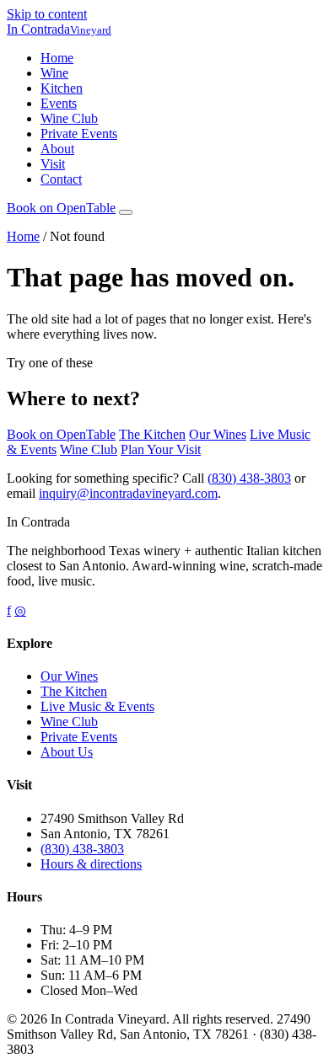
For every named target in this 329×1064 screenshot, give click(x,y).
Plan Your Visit (161, 449)
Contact (61, 179)
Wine (54, 73)
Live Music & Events (97, 706)
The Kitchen (152, 434)
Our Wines (217, 434)
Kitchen (61, 88)
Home (56, 58)
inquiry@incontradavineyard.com (128, 493)
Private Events (78, 133)
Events (58, 103)
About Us (66, 752)
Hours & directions (91, 864)
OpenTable (61, 208)
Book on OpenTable (61, 434)
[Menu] (125, 212)
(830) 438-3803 (249, 478)
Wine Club (69, 118)
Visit (52, 164)
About (57, 149)
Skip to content (47, 14)
